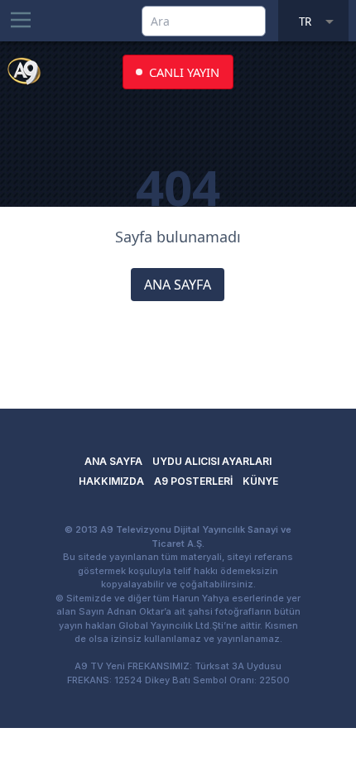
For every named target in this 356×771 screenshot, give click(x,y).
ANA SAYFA (177, 284)
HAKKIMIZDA (111, 481)
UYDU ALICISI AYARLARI (212, 461)
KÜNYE (260, 481)
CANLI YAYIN (184, 72)
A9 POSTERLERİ (193, 481)
